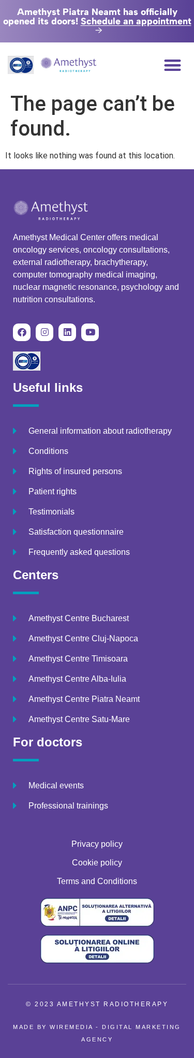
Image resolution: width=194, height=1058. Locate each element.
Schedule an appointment (136, 21)
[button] (173, 65)
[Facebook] (22, 332)
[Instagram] (44, 332)
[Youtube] (90, 332)
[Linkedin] (67, 332)
